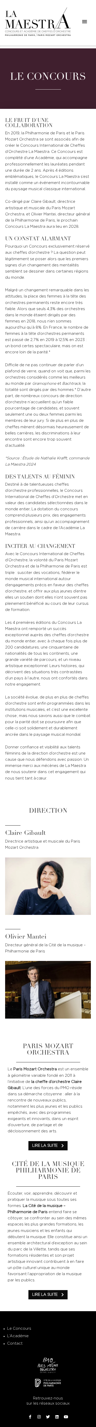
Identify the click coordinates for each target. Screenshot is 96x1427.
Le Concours (19, 1328)
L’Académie (18, 1336)
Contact (15, 1343)
